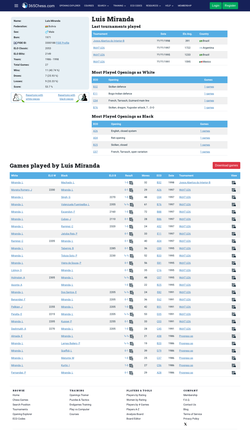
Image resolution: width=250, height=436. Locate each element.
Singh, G (65, 197)
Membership (185, 5)
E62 (159, 299)
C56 (159, 365)
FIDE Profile (62, 42)
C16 (159, 270)
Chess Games (20, 399)
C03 (159, 321)
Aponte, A (16, 284)
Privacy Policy (191, 418)
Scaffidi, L (66, 350)
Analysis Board (134, 414)
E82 (159, 292)
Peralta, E (16, 314)
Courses (89, 5)
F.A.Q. (186, 399)
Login (215, 5)
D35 (159, 314)
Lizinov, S (16, 270)
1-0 (127, 182)
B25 (95, 144)
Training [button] (118, 5)
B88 (159, 211)
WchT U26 (99, 47)
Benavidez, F (18, 299)
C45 (159, 328)
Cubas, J (66, 219)
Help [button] (168, 5)
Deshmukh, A (18, 328)
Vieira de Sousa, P (71, 262)
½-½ (126, 204)
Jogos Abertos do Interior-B (108, 40)
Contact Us (189, 404)
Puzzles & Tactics (79, 399)
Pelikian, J (17, 306)
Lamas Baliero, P (70, 343)
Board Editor (133, 418)
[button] (16, 5)
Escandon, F (68, 211)
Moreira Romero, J (21, 189)
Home (16, 395)
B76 (95, 107)
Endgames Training (80, 404)
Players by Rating (136, 395)
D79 (159, 350)
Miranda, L (17, 182)
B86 (159, 219)
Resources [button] (152, 5)
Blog (186, 409)
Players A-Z (132, 409)
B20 (159, 343)
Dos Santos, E (69, 292)
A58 (159, 336)
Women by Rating (136, 399)
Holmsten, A (18, 277)
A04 (95, 137)
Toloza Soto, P (69, 255)
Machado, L (67, 182)
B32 (95, 86)
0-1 (127, 189)
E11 (95, 93)
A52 (159, 226)
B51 (159, 306)
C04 (95, 100)
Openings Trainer (79, 395)
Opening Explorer (69, 5)
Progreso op (186, 336)
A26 (95, 130)
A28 (159, 372)
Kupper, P (66, 321)
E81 (159, 262)
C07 (95, 151)
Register (230, 5)
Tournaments (20, 409)
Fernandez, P (18, 372)
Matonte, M (67, 357)
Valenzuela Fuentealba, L (75, 204)
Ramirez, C (67, 226)
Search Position (21, 404)
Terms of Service (192, 414)
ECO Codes (136, 5)
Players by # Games (137, 404)
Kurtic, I (65, 365)
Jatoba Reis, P (69, 233)
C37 (159, 357)
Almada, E (17, 336)
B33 (159, 255)
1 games (209, 86)
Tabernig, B (67, 248)
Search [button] (102, 5)
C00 (159, 248)
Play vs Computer (79, 409)
